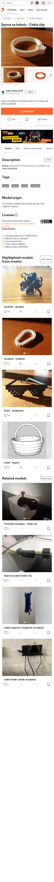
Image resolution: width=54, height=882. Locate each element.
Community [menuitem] (41, 10)
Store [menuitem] (22, 10)
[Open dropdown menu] (50, 24)
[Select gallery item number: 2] (27, 301)
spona (5, 186)
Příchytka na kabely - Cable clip (20, 524)
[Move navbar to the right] (51, 10)
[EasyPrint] (32, 3)
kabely (15, 186)
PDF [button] (49, 159)
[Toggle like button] (5, 311)
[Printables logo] (2, 10)
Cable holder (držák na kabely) (20, 679)
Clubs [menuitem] (30, 10)
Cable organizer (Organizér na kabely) (24, 627)
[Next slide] (50, 75)
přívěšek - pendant (14, 306)
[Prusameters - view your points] (37, 3)
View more (46, 259)
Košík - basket (11, 462)
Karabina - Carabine (14, 358)
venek (24, 186)
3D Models (7, 18)
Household (20, 18)
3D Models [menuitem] (12, 10)
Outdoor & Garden (35, 18)
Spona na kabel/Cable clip (18, 575)
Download (28, 111)
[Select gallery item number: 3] (29, 301)
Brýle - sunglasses (14, 410)
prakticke (35, 186)
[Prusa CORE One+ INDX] (27, 136)
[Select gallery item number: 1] (24, 301)
